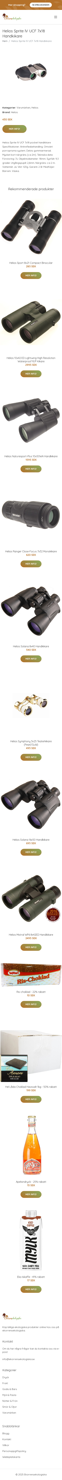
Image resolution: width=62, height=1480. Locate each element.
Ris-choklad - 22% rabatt (31, 991)
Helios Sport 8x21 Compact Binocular (31, 262)
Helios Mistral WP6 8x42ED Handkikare (31, 934)
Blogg (5, 1433)
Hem (4, 41)
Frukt (5, 1383)
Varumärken (23, 107)
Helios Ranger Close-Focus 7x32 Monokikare (31, 551)
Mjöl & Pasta (9, 1395)
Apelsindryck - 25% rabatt (31, 1181)
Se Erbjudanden (40, 5)
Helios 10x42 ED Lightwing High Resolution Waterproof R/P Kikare (31, 359)
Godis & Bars (9, 1389)
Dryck (5, 1377)
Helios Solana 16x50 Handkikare (31, 839)
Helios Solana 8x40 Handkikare (31, 646)
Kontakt (6, 1439)
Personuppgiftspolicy (14, 1451)
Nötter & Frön (9, 1400)
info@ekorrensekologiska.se (18, 1359)
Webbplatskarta (11, 1456)
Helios (34, 107)
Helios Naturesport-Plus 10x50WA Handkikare (31, 456)
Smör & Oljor (9, 1406)
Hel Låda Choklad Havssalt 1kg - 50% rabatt (31, 1086)
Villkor (5, 1445)
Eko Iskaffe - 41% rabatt (31, 1276)
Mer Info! (14, 128)
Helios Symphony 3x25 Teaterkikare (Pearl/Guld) (31, 743)
